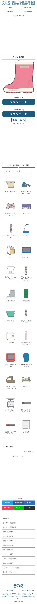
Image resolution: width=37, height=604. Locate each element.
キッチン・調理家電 (9, 527)
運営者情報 (10, 590)
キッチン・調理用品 (9, 523)
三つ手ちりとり (26, 235)
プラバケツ (10, 321)
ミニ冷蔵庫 (26, 432)
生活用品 (6, 518)
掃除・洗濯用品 (8, 532)
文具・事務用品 (8, 563)
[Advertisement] (18, 35)
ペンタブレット (26, 257)
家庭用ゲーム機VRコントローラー (11, 388)
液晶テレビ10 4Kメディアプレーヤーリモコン (26, 279)
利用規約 (24, 596)
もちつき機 (10, 342)
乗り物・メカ (7, 572)
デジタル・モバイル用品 (11, 568)
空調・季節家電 (8, 545)
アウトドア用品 (8, 554)
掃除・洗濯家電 (8, 536)
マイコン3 (26, 213)
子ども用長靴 (11, 301)
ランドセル (10, 257)
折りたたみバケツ (11, 191)
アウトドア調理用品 (9, 559)
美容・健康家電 (8, 550)
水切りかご (26, 386)
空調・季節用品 (8, 541)
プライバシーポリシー (27, 590)
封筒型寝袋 (26, 301)
